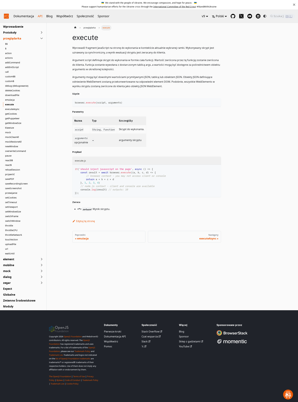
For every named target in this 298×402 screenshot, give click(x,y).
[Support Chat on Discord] (258, 16)
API (40, 16)
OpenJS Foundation (73, 336)
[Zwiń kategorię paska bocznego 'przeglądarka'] (41, 38)
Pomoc (108, 346)
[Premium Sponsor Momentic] (232, 343)
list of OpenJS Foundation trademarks (73, 358)
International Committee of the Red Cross (174, 6)
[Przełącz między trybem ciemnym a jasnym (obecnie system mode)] (264, 16)
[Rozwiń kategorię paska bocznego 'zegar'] (41, 282)
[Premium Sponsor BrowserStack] (232, 336)
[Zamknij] (294, 4)
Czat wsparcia (150, 336)
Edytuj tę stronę (85, 221)
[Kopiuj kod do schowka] (217, 102)
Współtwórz (64, 16)
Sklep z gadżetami (189, 341)
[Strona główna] (75, 27)
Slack (145, 341)
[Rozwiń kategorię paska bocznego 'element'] (41, 259)
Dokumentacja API (115, 336)
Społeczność (85, 16)
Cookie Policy (72, 383)
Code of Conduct (72, 380)
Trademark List (56, 355)
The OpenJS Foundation (60, 376)
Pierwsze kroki (112, 331)
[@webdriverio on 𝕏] (241, 16)
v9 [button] (203, 16)
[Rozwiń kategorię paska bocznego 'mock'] (41, 271)
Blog (49, 16)
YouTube (184, 346)
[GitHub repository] (233, 16)
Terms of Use (79, 376)
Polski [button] (220, 16)
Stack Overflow (150, 331)
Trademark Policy (82, 351)
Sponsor (103, 16)
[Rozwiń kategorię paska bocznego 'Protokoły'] (41, 32)
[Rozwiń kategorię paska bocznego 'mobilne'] (41, 265)
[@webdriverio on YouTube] (250, 16)
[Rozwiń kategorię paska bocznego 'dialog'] (41, 276)
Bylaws (59, 380)
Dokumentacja (24, 16)
